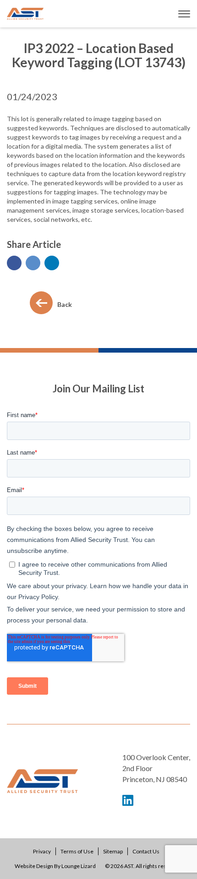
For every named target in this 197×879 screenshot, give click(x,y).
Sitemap (113, 851)
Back (64, 304)
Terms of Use (76, 851)
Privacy (42, 851)
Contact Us (145, 851)
